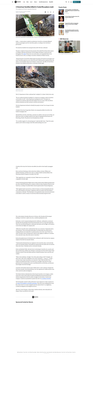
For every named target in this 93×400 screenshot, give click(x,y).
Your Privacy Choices (69, 352)
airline (24, 54)
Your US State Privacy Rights (32, 352)
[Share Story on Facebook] (45, 12)
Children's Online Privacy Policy (41, 352)
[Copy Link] (53, 12)
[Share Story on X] (48, 12)
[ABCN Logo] (18, 2)
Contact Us (73, 352)
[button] (12, 2)
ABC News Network (20, 352)
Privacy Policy (25, 352)
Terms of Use (63, 352)
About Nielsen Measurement (57, 352)
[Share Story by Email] (51, 12)
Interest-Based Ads (49, 352)
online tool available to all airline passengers (27, 283)
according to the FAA (46, 278)
